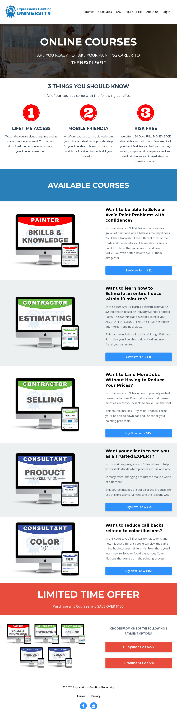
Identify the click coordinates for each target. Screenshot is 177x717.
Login (166, 12)
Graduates (105, 12)
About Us (152, 12)
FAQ (118, 12)
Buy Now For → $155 (138, 433)
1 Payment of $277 (139, 647)
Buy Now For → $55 (139, 357)
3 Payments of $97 (139, 663)
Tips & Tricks (133, 12)
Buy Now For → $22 (139, 270)
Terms (81, 696)
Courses (88, 12)
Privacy (95, 696)
